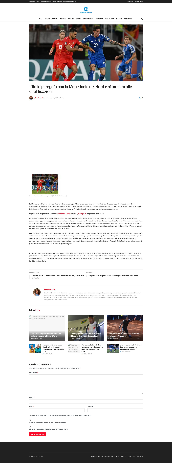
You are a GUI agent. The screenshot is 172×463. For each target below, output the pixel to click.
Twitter (68, 214)
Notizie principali (51, 19)
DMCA (37, 1)
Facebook (61, 214)
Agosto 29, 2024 (75, 338)
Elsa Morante (39, 98)
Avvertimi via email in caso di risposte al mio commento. (48, 422)
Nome (32, 398)
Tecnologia (109, 19)
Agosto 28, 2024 (48, 354)
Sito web (90, 406)
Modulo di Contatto (46, 1)
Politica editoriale (57, 1)
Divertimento (88, 19)
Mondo (63, 19)
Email (31, 406)
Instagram (82, 214)
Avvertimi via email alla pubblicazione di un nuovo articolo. (48, 429)
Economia (99, 19)
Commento (33, 372)
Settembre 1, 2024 (37, 338)
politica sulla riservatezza (70, 1)
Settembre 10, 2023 (52, 98)
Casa (40, 19)
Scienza (71, 19)
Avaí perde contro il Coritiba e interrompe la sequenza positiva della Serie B (130, 347)
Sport (78, 19)
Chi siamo (32, 1)
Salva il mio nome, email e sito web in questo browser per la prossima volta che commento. (61, 415)
